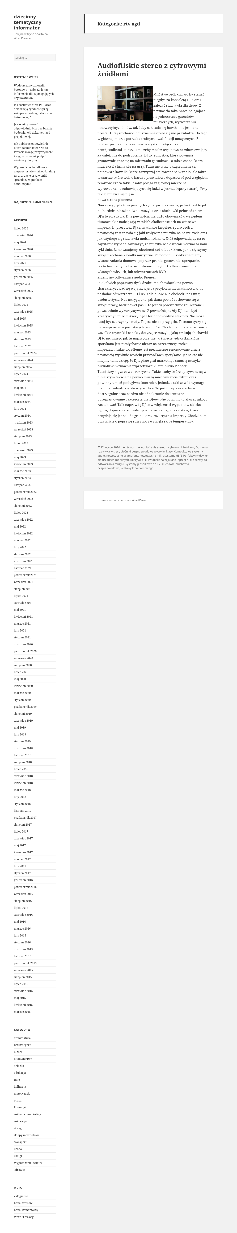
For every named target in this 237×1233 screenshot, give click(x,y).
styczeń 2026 (22, 270)
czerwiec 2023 (23, 450)
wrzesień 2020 (23, 658)
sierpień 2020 (23, 665)
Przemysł (20, 1107)
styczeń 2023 (22, 478)
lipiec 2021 (21, 596)
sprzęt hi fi (185, 460)
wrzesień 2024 (23, 360)
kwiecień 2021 (23, 616)
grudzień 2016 (23, 880)
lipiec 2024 (21, 374)
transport (20, 1142)
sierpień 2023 (23, 436)
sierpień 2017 (23, 824)
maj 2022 (20, 526)
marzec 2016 (22, 928)
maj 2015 (20, 998)
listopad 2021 (22, 568)
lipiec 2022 (21, 513)
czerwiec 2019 (23, 720)
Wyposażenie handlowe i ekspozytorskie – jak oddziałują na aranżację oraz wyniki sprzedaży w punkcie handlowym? (34, 175)
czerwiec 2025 (23, 311)
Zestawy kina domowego (137, 468)
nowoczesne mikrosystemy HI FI (160, 456)
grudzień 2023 (23, 422)
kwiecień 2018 (23, 783)
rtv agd (18, 1128)
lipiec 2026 (21, 228)
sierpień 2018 (23, 762)
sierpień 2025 (23, 298)
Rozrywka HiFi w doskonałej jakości (153, 460)
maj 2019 (20, 727)
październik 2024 (25, 353)
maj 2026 (20, 242)
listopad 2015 (22, 956)
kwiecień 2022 (23, 533)
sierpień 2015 (23, 977)
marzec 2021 (22, 623)
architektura (22, 1038)
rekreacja (20, 1121)
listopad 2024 (22, 346)
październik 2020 (25, 651)
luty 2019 (20, 734)
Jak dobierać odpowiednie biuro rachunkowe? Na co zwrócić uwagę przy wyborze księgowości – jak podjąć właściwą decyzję (33, 152)
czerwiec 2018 (23, 776)
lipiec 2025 (21, 305)
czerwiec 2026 (23, 235)
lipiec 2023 (21, 443)
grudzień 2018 (23, 748)
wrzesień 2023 (23, 429)
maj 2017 (20, 845)
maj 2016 (20, 921)
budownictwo (23, 1059)
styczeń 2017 (22, 873)
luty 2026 (20, 263)
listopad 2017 (22, 811)
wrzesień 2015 (23, 970)
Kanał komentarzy (26, 1210)
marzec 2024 (22, 402)
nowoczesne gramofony (122, 456)
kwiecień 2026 (23, 249)
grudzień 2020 (23, 644)
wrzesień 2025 (23, 291)
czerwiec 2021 (23, 603)
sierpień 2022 (23, 506)
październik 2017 (25, 818)
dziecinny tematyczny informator (27, 22)
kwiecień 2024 (23, 395)
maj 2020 (20, 679)
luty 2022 (20, 547)
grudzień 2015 (23, 949)
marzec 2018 (22, 790)
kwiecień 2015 (23, 1005)
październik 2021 (25, 575)
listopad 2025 (22, 284)
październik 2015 (25, 963)
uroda (18, 1149)
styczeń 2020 (22, 700)
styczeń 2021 (22, 637)
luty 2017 (20, 866)
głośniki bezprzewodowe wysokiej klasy (146, 451)
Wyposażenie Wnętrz (28, 1163)
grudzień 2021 (23, 561)
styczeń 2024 (22, 415)
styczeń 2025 (22, 339)
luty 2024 (20, 409)
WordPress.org (24, 1217)
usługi (18, 1156)
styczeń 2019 (22, 741)
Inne (17, 1080)
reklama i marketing (27, 1114)
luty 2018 (20, 797)
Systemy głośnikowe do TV (142, 464)
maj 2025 (20, 318)
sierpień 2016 (23, 901)
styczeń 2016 (22, 942)
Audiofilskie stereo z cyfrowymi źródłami (152, 69)
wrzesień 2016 (23, 894)
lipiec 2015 (21, 984)
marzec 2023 (22, 471)
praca (18, 1100)
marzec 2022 (22, 540)
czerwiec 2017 (23, 838)
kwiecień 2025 (23, 325)
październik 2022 (25, 492)
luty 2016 (20, 935)
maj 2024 (20, 388)
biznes (18, 1052)
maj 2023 (20, 457)
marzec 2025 (22, 332)
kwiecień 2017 (23, 852)
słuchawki (168, 464)
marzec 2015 (22, 1012)
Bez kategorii (22, 1045)
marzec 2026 (22, 256)
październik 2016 (25, 887)
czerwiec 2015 (23, 991)
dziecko (19, 1066)
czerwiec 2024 (23, 381)
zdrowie (19, 1170)
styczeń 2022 (22, 554)
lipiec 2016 (21, 908)
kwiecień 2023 (23, 464)
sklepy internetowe (27, 1135)
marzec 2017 (22, 859)
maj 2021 (20, 610)
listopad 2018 (22, 755)
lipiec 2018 (21, 769)
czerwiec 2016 (23, 915)
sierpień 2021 (23, 589)
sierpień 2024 (23, 367)
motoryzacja (22, 1093)
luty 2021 (20, 630)
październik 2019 (25, 707)
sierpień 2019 (23, 714)
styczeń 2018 (22, 804)
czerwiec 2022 (23, 519)
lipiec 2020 (21, 672)
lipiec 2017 (21, 831)
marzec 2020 (22, 693)
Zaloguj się (21, 1196)
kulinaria (20, 1086)
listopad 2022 (22, 485)
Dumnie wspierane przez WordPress (122, 500)
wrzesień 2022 (23, 499)
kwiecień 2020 (23, 686)
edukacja (20, 1073)
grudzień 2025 (23, 277)
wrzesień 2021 (23, 582)
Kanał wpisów (23, 1203)
